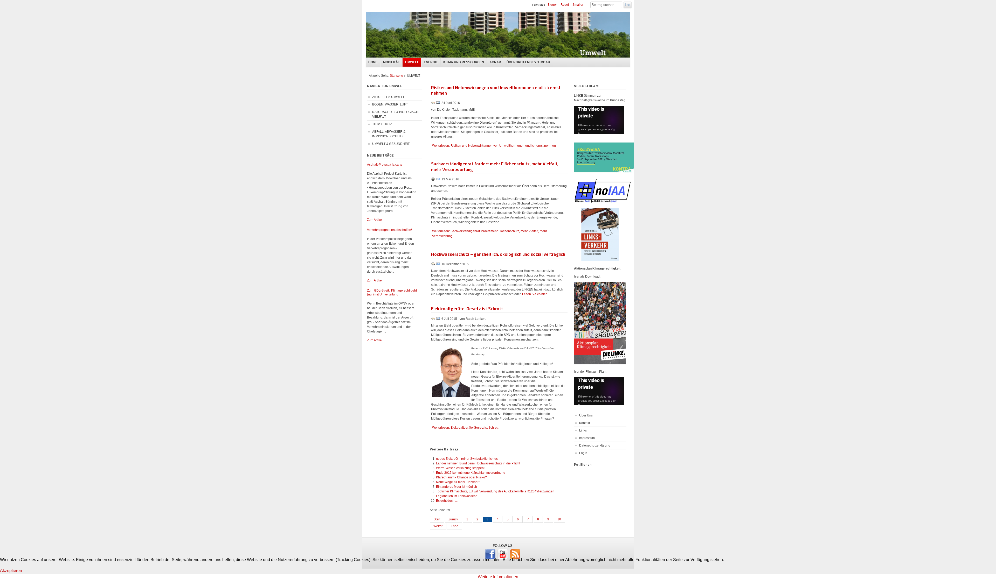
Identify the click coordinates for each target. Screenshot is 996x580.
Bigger (552, 4)
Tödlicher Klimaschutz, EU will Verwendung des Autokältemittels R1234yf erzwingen (495, 491)
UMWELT (411, 62)
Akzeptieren (11, 570)
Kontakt (584, 423)
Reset (565, 4)
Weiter (437, 526)
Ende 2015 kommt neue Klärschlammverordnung (470, 473)
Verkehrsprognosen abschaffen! (389, 230)
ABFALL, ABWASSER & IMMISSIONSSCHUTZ (388, 134)
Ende (454, 526)
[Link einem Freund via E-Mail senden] (438, 103)
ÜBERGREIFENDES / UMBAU (528, 62)
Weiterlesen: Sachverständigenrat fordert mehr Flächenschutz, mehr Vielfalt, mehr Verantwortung (489, 233)
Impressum (587, 438)
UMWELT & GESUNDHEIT (391, 144)
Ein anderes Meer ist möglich (456, 487)
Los (627, 5)
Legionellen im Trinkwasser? (456, 496)
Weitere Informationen (498, 577)
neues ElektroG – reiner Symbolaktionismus (467, 459)
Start (437, 519)
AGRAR (495, 62)
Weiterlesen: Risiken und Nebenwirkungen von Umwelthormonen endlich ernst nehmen (494, 145)
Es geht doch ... (447, 501)
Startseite (396, 75)
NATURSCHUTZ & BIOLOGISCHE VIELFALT (396, 114)
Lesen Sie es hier (534, 294)
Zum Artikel (375, 220)
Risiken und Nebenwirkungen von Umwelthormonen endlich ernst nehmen (496, 90)
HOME (373, 62)
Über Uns (586, 415)
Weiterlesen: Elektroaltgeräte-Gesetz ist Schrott (465, 427)
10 (559, 519)
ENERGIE (431, 62)
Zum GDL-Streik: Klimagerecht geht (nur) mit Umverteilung (392, 292)
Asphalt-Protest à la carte (384, 164)
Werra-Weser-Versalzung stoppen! (460, 468)
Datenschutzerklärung (594, 445)
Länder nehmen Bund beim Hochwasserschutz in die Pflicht (478, 463)
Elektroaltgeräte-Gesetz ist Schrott (467, 308)
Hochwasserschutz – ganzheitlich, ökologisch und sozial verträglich (498, 254)
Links (583, 430)
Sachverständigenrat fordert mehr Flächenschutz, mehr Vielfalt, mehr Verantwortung (494, 166)
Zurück (453, 519)
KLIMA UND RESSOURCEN (463, 62)
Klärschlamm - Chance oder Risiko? (461, 477)
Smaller (577, 4)
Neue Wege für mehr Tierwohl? (458, 482)
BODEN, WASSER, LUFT (390, 104)
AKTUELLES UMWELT (388, 97)
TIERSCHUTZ (382, 124)
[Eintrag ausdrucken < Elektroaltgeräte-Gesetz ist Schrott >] (433, 319)
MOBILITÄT (391, 62)
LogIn (583, 453)
